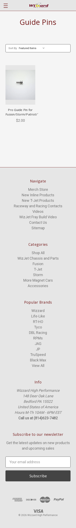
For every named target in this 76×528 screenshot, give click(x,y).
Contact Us (38, 222)
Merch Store (38, 189)
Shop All (38, 253)
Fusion (38, 264)
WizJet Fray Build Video (38, 217)
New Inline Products (38, 195)
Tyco (38, 327)
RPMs (38, 338)
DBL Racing (38, 332)
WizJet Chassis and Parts (38, 258)
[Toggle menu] (5, 5)
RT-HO (38, 321)
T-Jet (38, 269)
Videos (38, 211)
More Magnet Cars (38, 280)
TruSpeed (38, 354)
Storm (38, 275)
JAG (38, 343)
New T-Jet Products (38, 200)
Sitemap (38, 228)
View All (38, 365)
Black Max (38, 360)
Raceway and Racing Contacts (38, 206)
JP (38, 349)
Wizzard (38, 310)
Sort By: (13, 48)
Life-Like (38, 316)
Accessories (38, 286)
